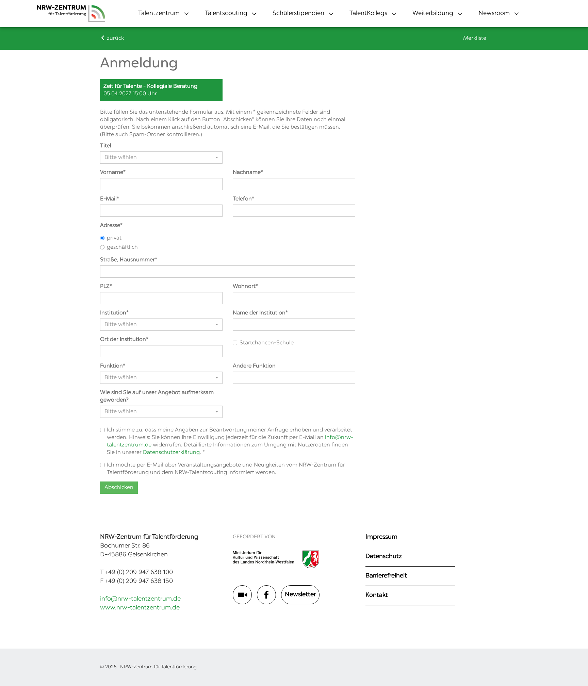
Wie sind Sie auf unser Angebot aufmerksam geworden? (157, 396)
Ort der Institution (123, 339)
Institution (113, 313)
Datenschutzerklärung (171, 452)
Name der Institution (259, 313)
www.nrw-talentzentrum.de (140, 608)
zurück (114, 38)
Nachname (247, 172)
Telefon (242, 199)
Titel (105, 146)
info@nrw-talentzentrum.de (140, 599)
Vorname (111, 172)
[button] (159, 13)
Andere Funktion (254, 366)
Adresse (110, 225)
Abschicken (118, 487)
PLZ (105, 286)
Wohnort (244, 286)
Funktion (111, 366)
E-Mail (108, 199)
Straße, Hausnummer (127, 260)
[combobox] (161, 157)
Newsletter (300, 595)
